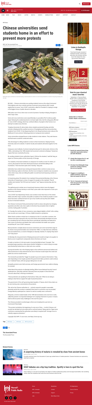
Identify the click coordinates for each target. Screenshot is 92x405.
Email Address (72, 122)
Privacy (71, 392)
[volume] (7, 10)
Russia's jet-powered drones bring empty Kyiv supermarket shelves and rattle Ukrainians (79, 152)
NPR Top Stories (28, 321)
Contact (53, 389)
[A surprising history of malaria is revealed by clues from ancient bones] (12, 354)
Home (3, 15)
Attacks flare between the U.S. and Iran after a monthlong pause (79, 159)
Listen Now (78, 62)
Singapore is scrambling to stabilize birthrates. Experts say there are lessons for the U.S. (78, 174)
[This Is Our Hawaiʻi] (78, 200)
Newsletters (54, 386)
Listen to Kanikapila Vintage (78, 48)
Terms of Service (74, 389)
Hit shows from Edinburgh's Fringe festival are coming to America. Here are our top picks (79, 166)
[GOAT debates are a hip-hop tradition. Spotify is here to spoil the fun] (12, 369)
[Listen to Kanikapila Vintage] (78, 33)
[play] (3, 10)
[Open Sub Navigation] (10, 15)
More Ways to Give (55, 396)
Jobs (33, 396)
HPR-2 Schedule (36, 392)
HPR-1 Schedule (36, 389)
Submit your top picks (78, 110)
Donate (87, 4)
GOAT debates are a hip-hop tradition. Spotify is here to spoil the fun (53, 367)
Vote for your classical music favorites (78, 93)
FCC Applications (74, 386)
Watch (33, 15)
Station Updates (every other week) (78, 129)
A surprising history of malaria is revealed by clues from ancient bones (54, 352)
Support (53, 392)
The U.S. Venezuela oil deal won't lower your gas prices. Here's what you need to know (79, 182)
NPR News (5, 22)
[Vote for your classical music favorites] (78, 78)
